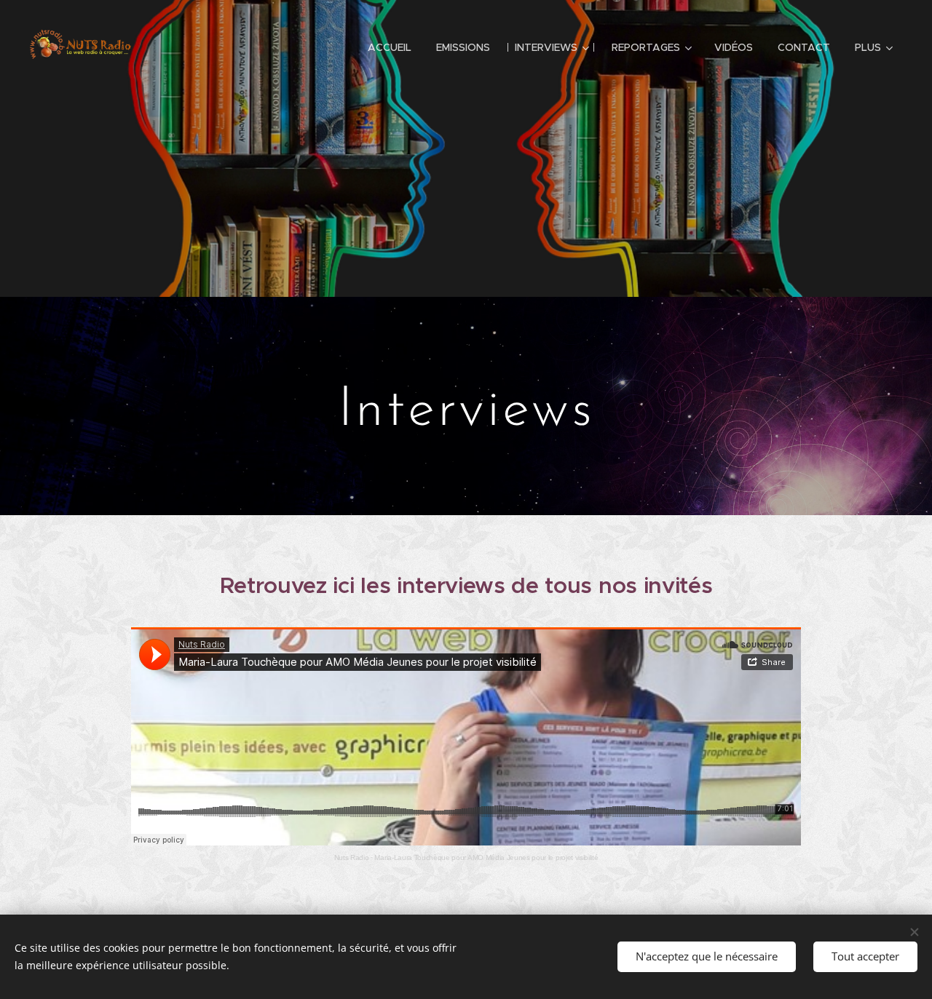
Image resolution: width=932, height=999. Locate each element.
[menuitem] (389, 47)
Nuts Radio (351, 857)
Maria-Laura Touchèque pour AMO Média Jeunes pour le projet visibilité (486, 857)
